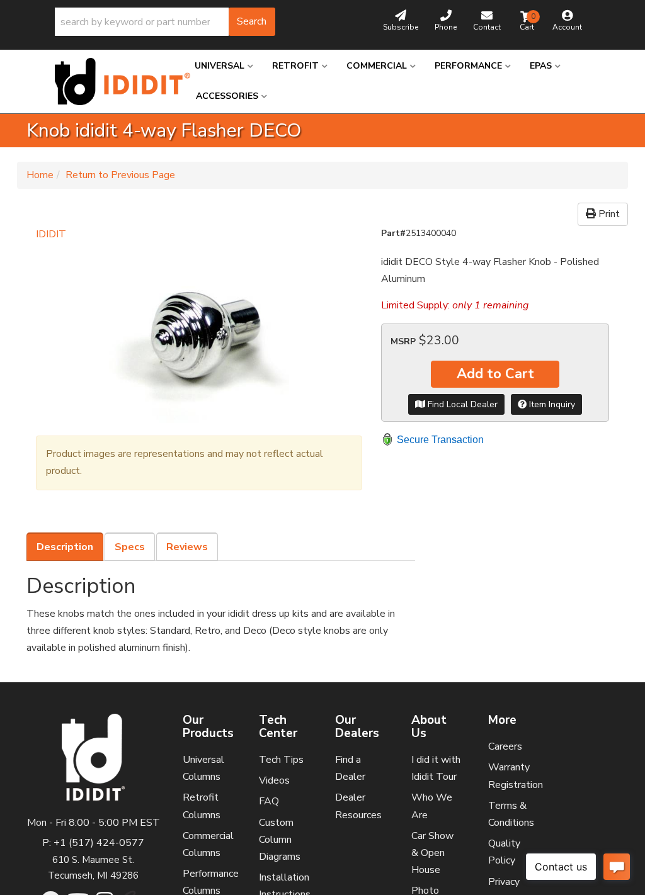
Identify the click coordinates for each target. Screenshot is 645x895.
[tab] (64, 546)
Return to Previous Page (120, 175)
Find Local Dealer (461, 404)
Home (40, 175)
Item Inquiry (551, 404)
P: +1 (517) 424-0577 (93, 843)
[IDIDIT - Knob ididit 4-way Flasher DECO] (199, 333)
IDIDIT (51, 234)
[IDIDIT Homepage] (115, 81)
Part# (393, 233)
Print (608, 214)
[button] (165, 22)
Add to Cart (495, 373)
